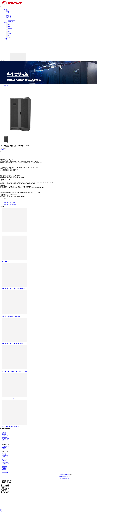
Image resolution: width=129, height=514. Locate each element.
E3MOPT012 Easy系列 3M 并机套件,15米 (11, 316)
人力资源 (7, 12)
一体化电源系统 (5, 435)
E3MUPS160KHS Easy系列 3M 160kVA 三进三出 (12, 398)
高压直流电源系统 (5, 438)
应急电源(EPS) (5, 437)
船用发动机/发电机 (11, 20)
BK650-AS (4, 234)
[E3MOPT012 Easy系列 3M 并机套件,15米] (14, 314)
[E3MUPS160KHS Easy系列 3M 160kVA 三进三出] (14, 396)
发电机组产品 (8, 15)
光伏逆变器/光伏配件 (6, 446)
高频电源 (4, 433)
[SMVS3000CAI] (14, 259)
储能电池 (4, 448)
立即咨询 (2, 149)
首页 (5, 85)
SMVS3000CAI (5, 261)
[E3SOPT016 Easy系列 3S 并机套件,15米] (14, 424)
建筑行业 (10, 24)
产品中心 (5, 14)
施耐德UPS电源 (5, 462)
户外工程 (10, 28)
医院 (9, 35)
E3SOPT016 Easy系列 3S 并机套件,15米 (10, 426)
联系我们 (5, 39)
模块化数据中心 (5, 455)
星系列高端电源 (5, 439)
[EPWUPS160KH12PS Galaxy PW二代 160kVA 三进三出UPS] (14, 369)
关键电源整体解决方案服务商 (64, 476)
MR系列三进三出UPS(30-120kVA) (10, 204)
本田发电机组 (4, 468)
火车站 (9, 33)
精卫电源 (4, 431)
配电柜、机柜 (4, 459)
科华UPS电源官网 (5, 463)
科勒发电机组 (4, 467)
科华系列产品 (8, 16)
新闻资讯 (5, 38)
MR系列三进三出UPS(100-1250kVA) (10, 202)
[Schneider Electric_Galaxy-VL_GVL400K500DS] (14, 341)
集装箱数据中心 (5, 456)
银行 (9, 31)
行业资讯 (4, 469)
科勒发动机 (8, 18)
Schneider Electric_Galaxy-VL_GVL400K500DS (12, 343)
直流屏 (3, 440)
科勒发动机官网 (5, 464)
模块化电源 (4, 434)
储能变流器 (4, 447)
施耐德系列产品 (9, 17)
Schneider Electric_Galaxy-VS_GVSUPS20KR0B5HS (13, 288)
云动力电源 (4, 453)
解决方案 (5, 22)
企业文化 (7, 11)
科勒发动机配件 (11, 21)
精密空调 (4, 460)
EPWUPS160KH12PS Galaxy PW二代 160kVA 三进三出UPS (15, 371)
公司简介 (7, 10)
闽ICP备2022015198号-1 (64, 478)
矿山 (9, 26)
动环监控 (4, 458)
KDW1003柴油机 (5, 472)
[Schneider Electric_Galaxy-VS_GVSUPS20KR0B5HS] (14, 286)
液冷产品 (4, 454)
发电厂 (9, 37)
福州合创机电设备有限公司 (65, 474)
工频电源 (4, 432)
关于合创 (5, 9)
